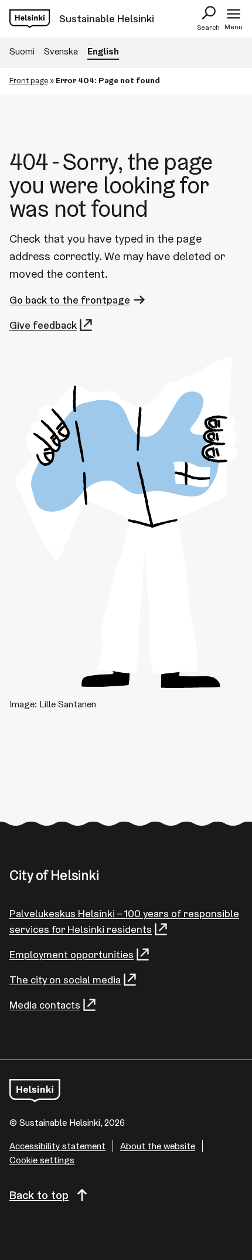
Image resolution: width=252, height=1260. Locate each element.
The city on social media (65, 979)
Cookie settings (41, 1160)
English (103, 51)
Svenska (61, 51)
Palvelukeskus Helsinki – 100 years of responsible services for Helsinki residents (124, 921)
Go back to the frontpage (69, 300)
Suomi (22, 51)
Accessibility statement (57, 1146)
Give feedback (43, 325)
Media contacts (44, 1005)
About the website (157, 1146)
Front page (28, 80)
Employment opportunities (71, 954)
